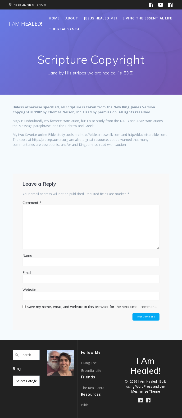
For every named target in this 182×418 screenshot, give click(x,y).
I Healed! (25, 23)
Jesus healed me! (100, 18)
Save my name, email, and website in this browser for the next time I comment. (92, 306)
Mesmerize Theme (145, 391)
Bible (85, 405)
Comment (32, 202)
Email (27, 272)
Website (29, 289)
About (71, 18)
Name (27, 255)
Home (54, 18)
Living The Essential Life (147, 18)
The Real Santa (64, 29)
